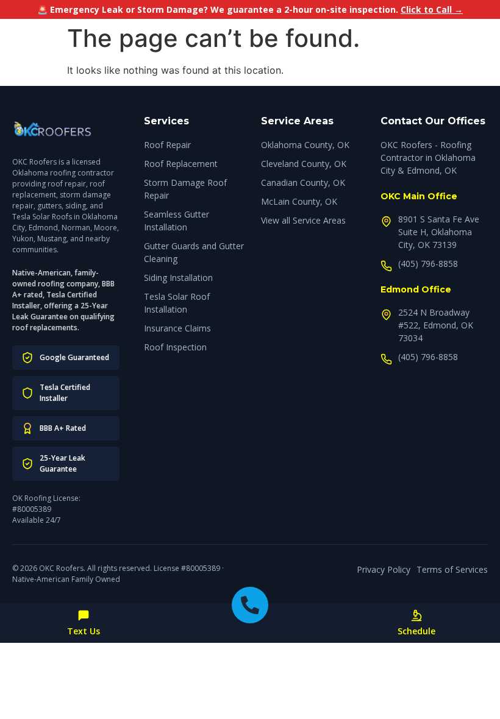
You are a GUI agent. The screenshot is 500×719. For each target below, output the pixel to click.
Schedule (416, 631)
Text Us (83, 631)
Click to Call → (432, 9)
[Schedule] (416, 615)
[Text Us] (83, 615)
